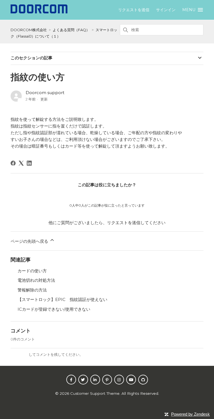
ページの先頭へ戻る (30, 241)
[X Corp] (21, 163)
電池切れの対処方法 (36, 280)
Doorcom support (45, 92)
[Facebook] (13, 163)
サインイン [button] (166, 9)
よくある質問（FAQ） (71, 30)
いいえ (121, 195)
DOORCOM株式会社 (29, 30)
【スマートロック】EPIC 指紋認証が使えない (62, 299)
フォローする (187, 94)
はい (92, 195)
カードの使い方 (32, 270)
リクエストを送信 (133, 9)
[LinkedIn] (29, 163)
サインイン (20, 354)
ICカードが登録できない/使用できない (54, 309)
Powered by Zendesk (190, 414)
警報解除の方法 (32, 290)
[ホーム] (39, 11)
